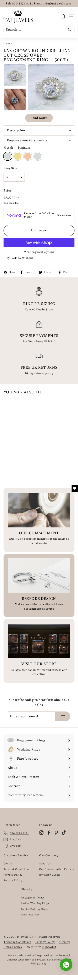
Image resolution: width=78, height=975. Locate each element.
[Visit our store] (39, 641)
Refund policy (13, 946)
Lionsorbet (49, 946)
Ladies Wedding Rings (35, 903)
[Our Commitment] (39, 510)
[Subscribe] (62, 716)
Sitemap (64, 941)
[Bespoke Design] (39, 575)
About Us (45, 863)
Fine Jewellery (30, 914)
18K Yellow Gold (18, 156)
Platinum (8, 156)
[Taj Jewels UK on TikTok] (64, 832)
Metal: (17, 147)
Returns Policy (13, 880)
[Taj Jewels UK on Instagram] (41, 832)
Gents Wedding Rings (34, 909)
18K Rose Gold (28, 156)
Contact (9, 863)
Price (7, 190)
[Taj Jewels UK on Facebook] (49, 832)
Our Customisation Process (56, 869)
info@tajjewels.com (57, 3)
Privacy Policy (13, 874)
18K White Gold (37, 156)
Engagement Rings (32, 897)
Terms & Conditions (16, 869)
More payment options (39, 252)
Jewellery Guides (50, 874)
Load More (39, 118)
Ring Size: (11, 168)
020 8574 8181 (22, 3)
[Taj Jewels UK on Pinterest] (56, 832)
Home (7, 43)
